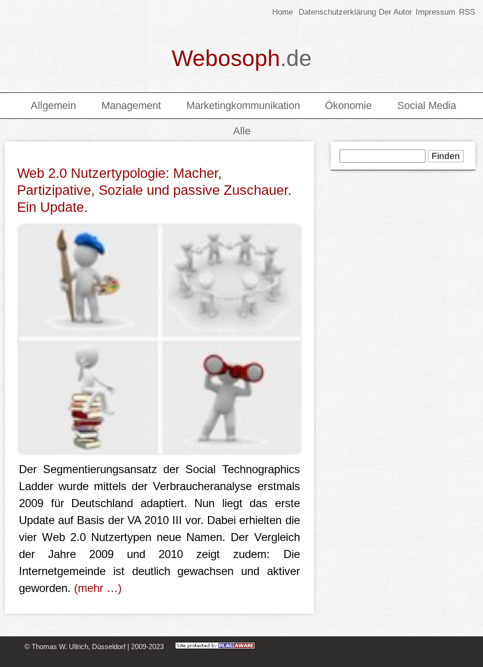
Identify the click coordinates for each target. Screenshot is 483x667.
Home (282, 12)
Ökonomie (348, 105)
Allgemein (53, 105)
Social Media (426, 105)
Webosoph (242, 58)
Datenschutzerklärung (337, 12)
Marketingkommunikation (243, 105)
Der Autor (395, 12)
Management (131, 105)
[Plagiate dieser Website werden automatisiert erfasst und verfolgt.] (215, 646)
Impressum (435, 12)
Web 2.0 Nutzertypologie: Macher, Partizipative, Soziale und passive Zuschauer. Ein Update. (154, 190)
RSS (466, 12)
